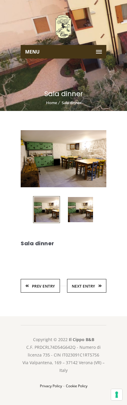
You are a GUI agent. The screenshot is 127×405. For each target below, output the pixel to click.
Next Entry (83, 286)
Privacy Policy (51, 385)
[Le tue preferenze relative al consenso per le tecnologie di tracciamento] (116, 394)
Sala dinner (71, 102)
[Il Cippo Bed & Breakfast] (63, 26)
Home (51, 102)
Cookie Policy (76, 385)
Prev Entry (43, 286)
